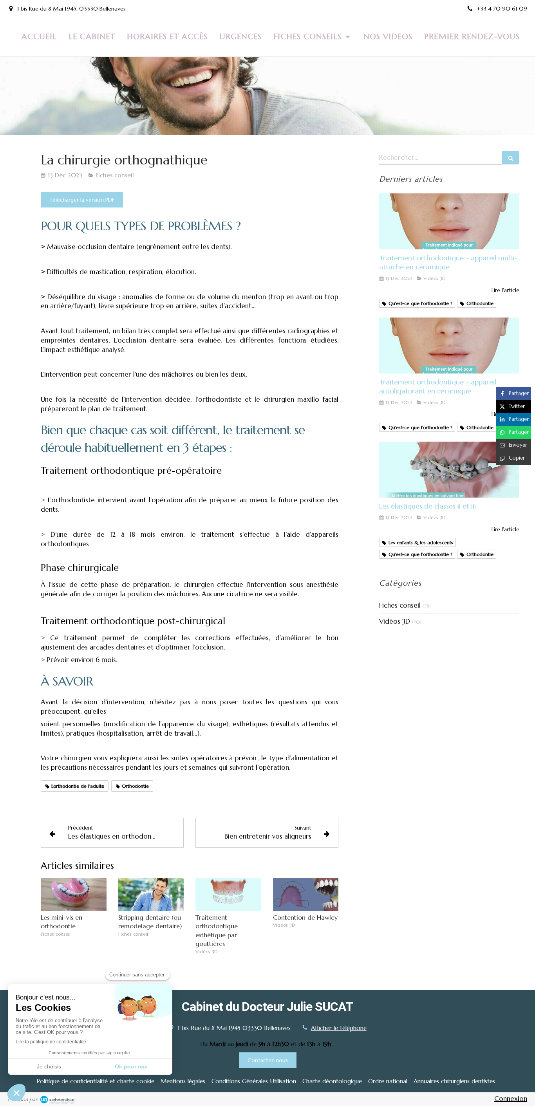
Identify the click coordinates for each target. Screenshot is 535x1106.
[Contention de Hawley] (306, 894)
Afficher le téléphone (339, 1028)
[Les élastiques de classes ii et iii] (449, 470)
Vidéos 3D (394, 621)
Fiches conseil (400, 605)
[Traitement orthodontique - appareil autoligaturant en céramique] (449, 345)
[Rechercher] (510, 157)
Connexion (510, 1098)
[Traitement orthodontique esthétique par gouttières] (228, 894)
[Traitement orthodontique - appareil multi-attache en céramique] (449, 221)
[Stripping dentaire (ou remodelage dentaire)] (151, 894)
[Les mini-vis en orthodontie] (74, 894)
